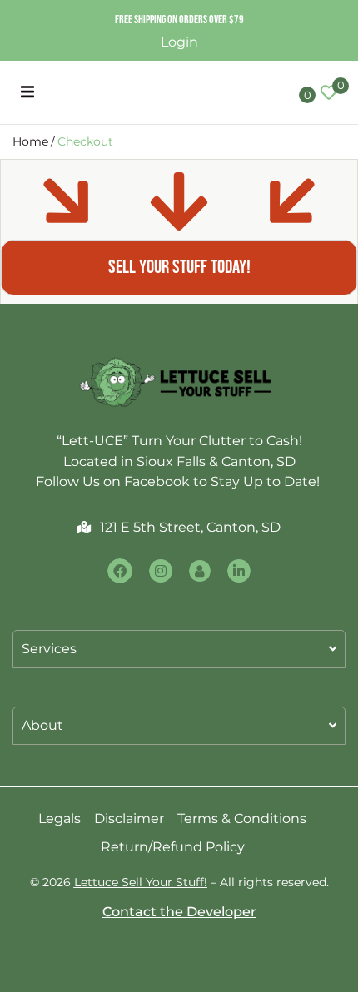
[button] (27, 92)
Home (30, 141)
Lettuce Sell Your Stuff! (140, 882)
